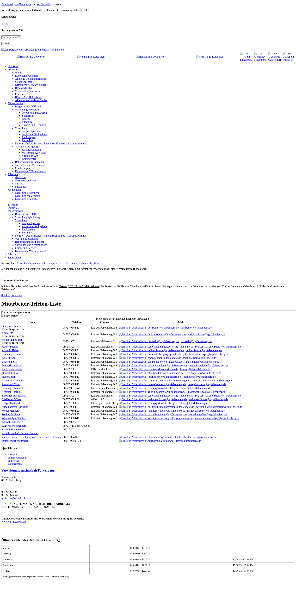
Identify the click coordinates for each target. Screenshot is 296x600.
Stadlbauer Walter (11, 399)
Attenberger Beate (12, 354)
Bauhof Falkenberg (12, 421)
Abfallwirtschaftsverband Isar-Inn (20, 433)
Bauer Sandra (9, 361)
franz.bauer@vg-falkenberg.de (199, 357)
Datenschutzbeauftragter (15, 440)
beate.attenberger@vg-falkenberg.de (208, 354)
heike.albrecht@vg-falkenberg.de (204, 350)
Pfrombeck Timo (11, 384)
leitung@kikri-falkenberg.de (195, 388)
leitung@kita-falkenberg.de (194, 403)
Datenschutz (15, 463)
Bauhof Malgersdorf (13, 429)
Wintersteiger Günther (14, 418)
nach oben (16, 295)
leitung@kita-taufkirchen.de (195, 369)
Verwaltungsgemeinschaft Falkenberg (27, 470)
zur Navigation (23, 4)
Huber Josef (8, 376)
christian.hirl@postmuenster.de (199, 437)
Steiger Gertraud (11, 403)
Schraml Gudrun (11, 391)
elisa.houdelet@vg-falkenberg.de (203, 373)
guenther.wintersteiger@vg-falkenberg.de (217, 418)
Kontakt (12, 454)
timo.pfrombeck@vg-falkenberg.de (207, 384)
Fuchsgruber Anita (12, 369)
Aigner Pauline (10, 346)
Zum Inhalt (7, 4)
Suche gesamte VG (12, 30)
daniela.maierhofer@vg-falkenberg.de (211, 380)
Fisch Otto (7, 332)
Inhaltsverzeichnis (18, 457)
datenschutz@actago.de (188, 440)
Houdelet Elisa (10, 373)
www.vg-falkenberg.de (13, 521)
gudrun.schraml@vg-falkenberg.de (206, 334)
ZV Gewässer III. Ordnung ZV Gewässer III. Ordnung (31, 437)
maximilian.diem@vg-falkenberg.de (208, 365)
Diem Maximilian (11, 365)
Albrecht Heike (10, 350)
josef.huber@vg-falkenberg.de (199, 376)
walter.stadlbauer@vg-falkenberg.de (208, 399)
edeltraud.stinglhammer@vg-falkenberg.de (219, 406)
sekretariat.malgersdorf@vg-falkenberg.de (218, 346)
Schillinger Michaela (13, 388)
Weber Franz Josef (12, 339)
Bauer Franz (8, 357)
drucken (5, 295)
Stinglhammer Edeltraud (15, 406)
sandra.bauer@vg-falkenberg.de (201, 361)
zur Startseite (44, 4)
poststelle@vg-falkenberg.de (196, 327)
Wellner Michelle (11, 414)
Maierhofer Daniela (12, 380)
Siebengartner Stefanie (14, 395)
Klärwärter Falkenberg (14, 425)
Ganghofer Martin (11, 326)
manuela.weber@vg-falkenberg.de (206, 410)
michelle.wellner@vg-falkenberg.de (208, 414)
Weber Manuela (10, 410)
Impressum (14, 460)
